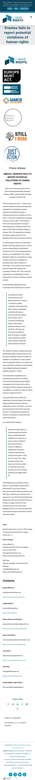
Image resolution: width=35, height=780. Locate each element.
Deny (16, 8)
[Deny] (33, 6)
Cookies (28, 745)
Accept (10, 8)
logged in (16, 723)
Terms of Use (15, 748)
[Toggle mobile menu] (31, 17)
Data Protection (21, 745)
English (8, 778)
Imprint (21, 748)
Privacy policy (24, 8)
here (11, 535)
